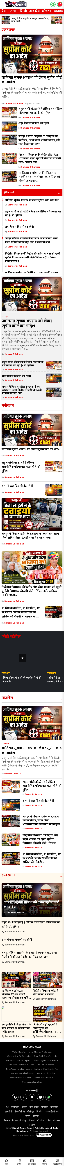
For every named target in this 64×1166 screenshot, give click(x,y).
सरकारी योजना (52, 1112)
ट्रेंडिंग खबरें (9, 193)
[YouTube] (32, 1097)
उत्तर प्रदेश (34, 11)
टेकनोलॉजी (20, 1112)
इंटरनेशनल (8, 30)
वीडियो (36, 1116)
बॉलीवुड (30, 1112)
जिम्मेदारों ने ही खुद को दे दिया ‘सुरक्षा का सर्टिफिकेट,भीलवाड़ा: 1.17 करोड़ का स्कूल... (46, 1030)
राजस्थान (13, 11)
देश (4, 11)
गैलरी (27, 1116)
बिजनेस (7, 698)
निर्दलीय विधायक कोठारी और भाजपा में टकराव (46, 993)
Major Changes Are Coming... (40, 1051)
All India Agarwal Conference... (46, 1060)
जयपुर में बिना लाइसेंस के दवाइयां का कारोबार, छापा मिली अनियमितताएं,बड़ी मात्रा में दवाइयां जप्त (31, 240)
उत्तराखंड (54, 1107)
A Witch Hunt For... (19, 1051)
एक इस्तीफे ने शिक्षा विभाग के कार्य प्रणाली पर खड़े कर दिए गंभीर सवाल (16, 1028)
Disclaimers (54, 1120)
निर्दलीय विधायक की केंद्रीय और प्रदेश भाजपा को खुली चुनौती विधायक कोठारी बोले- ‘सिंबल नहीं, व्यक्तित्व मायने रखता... (32, 591)
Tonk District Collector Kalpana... (18, 1060)
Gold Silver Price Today (46, 1073)
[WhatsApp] (49, 1097)
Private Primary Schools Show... (21, 1073)
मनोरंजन (8, 405)
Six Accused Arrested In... (44, 1077)
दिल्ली (23, 11)
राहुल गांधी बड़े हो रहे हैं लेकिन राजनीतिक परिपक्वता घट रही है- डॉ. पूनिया (33, 213)
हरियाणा (46, 11)
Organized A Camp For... (32, 1082)
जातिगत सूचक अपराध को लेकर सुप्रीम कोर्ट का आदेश (32, 79)
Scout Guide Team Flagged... (45, 1056)
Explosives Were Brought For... (46, 1069)
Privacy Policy (19, 1120)
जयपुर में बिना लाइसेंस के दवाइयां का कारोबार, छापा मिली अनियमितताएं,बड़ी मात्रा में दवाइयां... (42, 820)
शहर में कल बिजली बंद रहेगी (19, 227)
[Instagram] (40, 1097)
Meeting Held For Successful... (19, 1056)
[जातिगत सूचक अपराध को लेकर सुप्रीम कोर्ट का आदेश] (32, 54)
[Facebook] (15, 1097)
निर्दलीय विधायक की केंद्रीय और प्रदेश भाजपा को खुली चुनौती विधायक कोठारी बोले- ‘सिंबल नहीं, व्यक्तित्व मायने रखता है (32, 257)
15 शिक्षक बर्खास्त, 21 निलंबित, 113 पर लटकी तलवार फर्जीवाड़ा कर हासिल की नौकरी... (42, 858)
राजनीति (8, 1112)
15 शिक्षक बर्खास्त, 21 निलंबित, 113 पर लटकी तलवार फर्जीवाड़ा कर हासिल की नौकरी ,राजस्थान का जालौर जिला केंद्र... (21, 614)
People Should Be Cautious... (21, 1077)
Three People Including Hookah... (19, 1069)
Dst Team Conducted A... (19, 1064)
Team (7, 1120)
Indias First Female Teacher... (43, 1064)
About (32, 1120)
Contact (41, 1120)
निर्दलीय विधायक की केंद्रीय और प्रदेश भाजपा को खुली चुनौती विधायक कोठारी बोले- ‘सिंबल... (40, 839)
